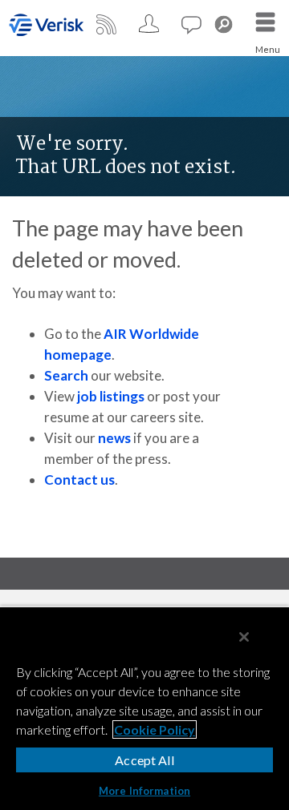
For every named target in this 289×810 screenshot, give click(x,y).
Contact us (79, 479)
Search (66, 375)
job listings (110, 396)
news (114, 437)
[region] (144, 708)
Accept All (144, 760)
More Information (144, 790)
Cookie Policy (154, 729)
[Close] (244, 637)
